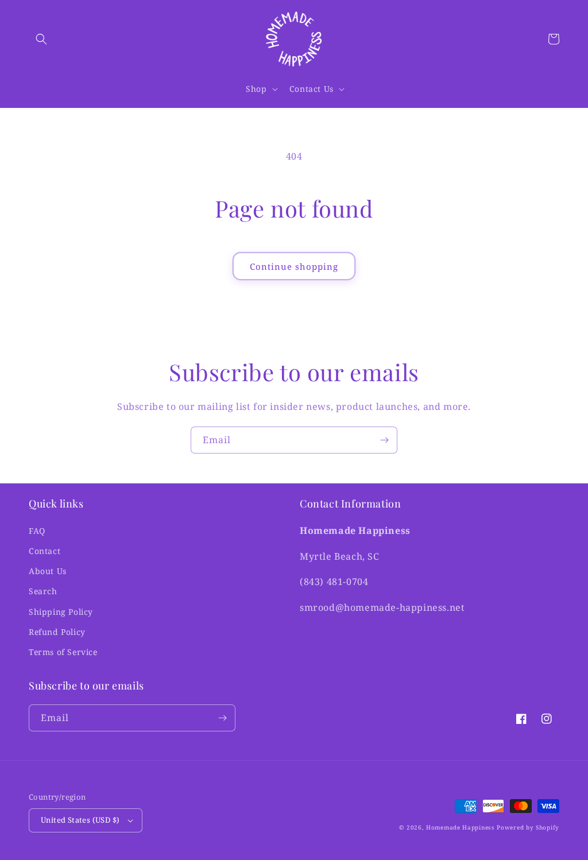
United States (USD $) (80, 820)
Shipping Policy (61, 611)
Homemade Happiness (460, 827)
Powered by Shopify (528, 827)
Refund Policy (57, 631)
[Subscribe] (384, 440)
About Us (48, 570)
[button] (41, 39)
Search (43, 591)
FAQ (37, 530)
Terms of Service (63, 651)
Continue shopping (294, 266)
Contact (44, 550)
